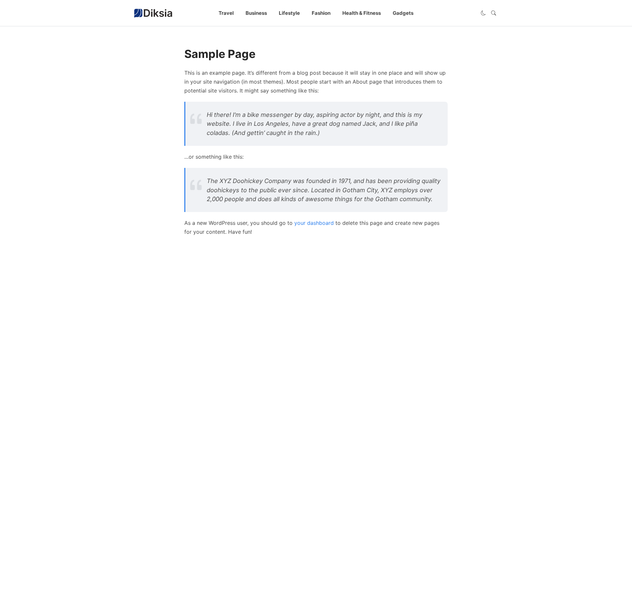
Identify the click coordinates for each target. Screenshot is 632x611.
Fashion (321, 13)
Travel (226, 13)
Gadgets (403, 13)
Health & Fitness (361, 13)
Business (256, 13)
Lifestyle (289, 13)
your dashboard (314, 223)
